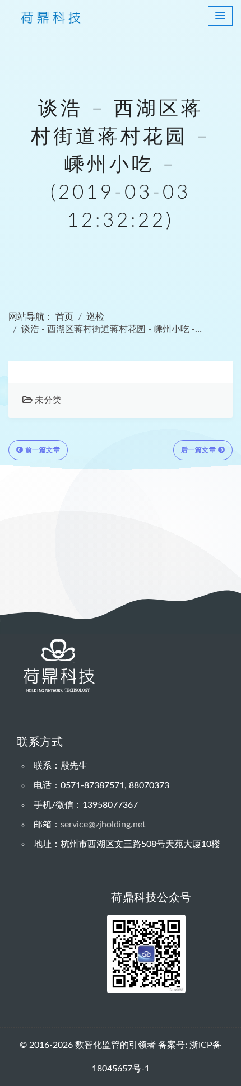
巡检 (95, 316)
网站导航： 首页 (40, 316)
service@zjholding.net (103, 824)
